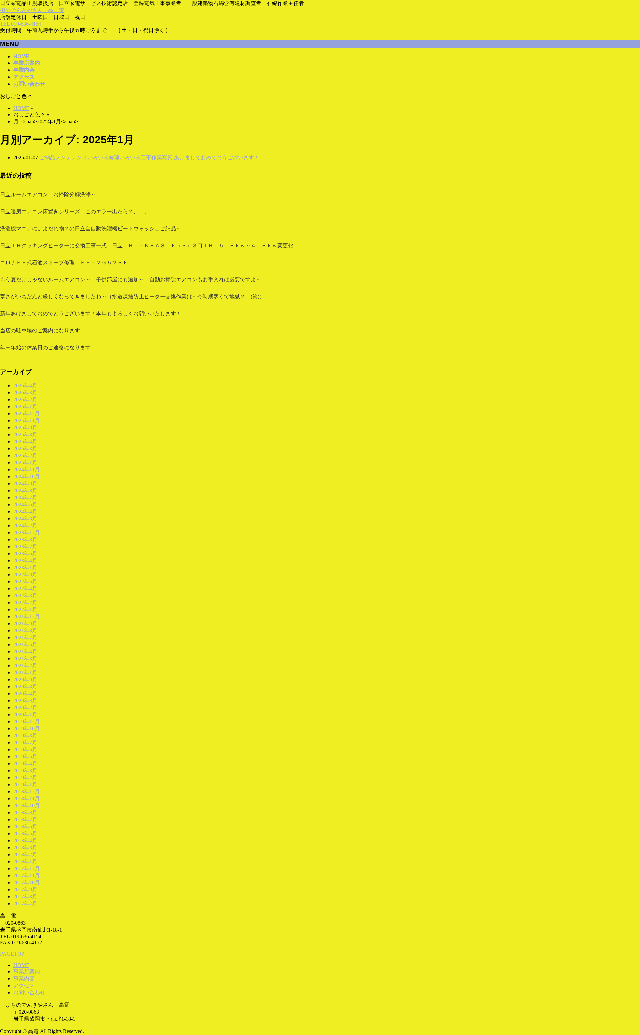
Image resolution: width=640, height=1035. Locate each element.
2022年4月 (25, 588)
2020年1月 (25, 714)
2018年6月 (25, 826)
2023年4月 (25, 560)
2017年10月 (26, 882)
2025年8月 (25, 434)
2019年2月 (25, 777)
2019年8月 (25, 735)
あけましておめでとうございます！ (216, 157)
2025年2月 (25, 455)
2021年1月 (25, 672)
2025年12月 (26, 413)
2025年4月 (25, 441)
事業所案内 (26, 971)
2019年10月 (26, 728)
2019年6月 (25, 749)
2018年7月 (25, 819)
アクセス (24, 985)
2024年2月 (25, 525)
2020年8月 (25, 686)
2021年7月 (25, 637)
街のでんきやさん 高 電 (32, 10)
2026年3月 (25, 392)
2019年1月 (25, 784)
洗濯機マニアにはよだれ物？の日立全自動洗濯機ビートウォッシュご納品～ (90, 228)
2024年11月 (26, 469)
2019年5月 (25, 756)
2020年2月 (25, 707)
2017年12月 (26, 868)
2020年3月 (25, 700)
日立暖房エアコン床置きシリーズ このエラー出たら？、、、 (74, 211)
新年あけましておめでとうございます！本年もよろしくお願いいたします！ (90, 313)
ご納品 (47, 157)
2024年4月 (25, 511)
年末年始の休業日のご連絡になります (45, 347)
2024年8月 (25, 490)
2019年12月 (26, 721)
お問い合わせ (29, 992)
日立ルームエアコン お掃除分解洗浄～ (48, 194)
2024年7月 (25, 497)
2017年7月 (25, 903)
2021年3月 (25, 658)
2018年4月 (25, 840)
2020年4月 (25, 693)
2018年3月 (25, 847)
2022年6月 (25, 581)
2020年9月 (25, 679)
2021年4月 (25, 651)
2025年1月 (25, 462)
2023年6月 (25, 553)
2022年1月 (25, 609)
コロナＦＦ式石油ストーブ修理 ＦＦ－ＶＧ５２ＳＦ (64, 262)
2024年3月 (25, 518)
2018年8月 (25, 812)
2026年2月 (25, 399)
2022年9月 (25, 574)
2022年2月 (25, 602)
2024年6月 (25, 504)
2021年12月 (26, 616)
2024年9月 (25, 483)
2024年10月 (26, 476)
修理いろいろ (125, 157)
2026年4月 (25, 385)
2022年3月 (25, 595)
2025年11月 (26, 420)
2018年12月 (26, 791)
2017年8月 (25, 896)
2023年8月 (25, 539)
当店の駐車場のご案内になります (40, 330)
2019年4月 (25, 763)
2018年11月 (26, 798)
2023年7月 (25, 546)
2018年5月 (25, 833)
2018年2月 (25, 854)
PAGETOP (12, 954)
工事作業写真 (157, 157)
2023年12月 (26, 532)
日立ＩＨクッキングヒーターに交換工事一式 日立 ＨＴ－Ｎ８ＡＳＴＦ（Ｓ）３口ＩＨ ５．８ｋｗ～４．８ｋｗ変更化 (146, 245)
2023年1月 (25, 567)
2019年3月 (25, 770)
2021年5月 (25, 644)
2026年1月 (25, 406)
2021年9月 (25, 623)
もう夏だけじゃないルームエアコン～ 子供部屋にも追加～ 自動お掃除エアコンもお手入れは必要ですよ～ (130, 279)
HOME (21, 965)
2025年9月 (25, 427)
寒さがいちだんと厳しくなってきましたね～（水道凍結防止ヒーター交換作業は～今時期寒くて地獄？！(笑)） (132, 296)
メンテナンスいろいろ (82, 157)
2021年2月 (25, 665)
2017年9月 (25, 889)
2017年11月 (26, 875)
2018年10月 (26, 805)
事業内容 (24, 978)
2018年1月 (25, 861)
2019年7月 (25, 742)
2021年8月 (25, 630)
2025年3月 (25, 448)
